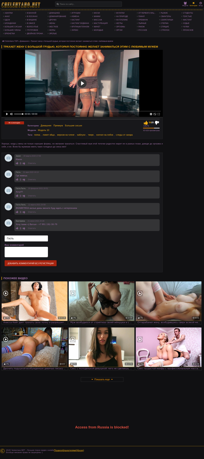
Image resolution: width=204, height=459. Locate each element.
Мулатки (120, 13)
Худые (186, 23)
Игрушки (76, 13)
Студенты (188, 13)
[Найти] (57, 4)
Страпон (165, 30)
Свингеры (166, 16)
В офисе (31, 23)
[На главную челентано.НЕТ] (20, 5)
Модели (185, 5)
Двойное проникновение (36, 34)
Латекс (75, 30)
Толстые (187, 16)
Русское (142, 30)
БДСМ (7, 20)
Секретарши (167, 20)
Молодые (98, 30)
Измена (75, 16)
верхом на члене (65, 134)
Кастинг (76, 20)
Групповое (32, 30)
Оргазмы (120, 27)
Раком (141, 27)
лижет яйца (49, 134)
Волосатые (32, 27)
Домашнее (54, 13)
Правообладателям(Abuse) (69, 450)
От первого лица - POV (148, 13)
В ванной (31, 13)
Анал (7, 16)
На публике (122, 20)
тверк (91, 134)
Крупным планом (80, 27)
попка (37, 134)
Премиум (143, 20)
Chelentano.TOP (11, 41)
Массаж (98, 20)
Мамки (97, 16)
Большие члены (13, 30)
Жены (52, 23)
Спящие (165, 27)
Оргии (119, 30)
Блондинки (10, 23)
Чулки (186, 27)
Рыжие (164, 13)
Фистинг (187, 20)
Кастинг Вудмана (80, 23)
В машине (32, 20)
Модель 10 (43, 130)
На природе (122, 16)
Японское (188, 30)
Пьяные (142, 23)
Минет (97, 27)
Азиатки (9, 13)
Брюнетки (10, 34)
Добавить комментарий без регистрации (31, 263)
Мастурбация (101, 23)
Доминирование (57, 16)
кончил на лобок (104, 134)
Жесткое (53, 27)
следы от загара (124, 134)
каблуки (81, 134)
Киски (97, 13)
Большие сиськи (13, 27)
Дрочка (52, 20)
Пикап (141, 16)
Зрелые (53, 34)
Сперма (164, 23)
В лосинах (32, 16)
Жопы (52, 30)
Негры (119, 23)
